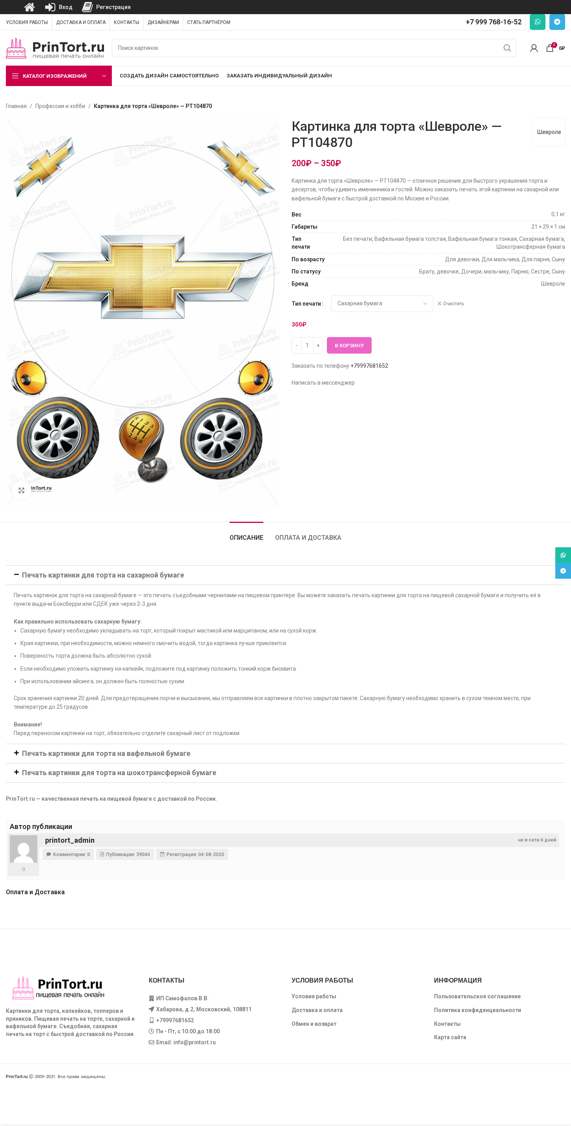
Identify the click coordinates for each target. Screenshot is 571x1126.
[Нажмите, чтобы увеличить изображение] (21, 490)
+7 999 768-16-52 (494, 22)
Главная (16, 106)
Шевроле (549, 132)
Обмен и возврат (314, 1024)
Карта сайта (450, 1037)
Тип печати (306, 304)
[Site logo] (55, 47)
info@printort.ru (194, 1042)
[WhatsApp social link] (537, 22)
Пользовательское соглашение (477, 996)
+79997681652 (369, 366)
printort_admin (70, 840)
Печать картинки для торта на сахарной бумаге (103, 575)
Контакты (447, 1024)
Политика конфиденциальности (477, 1010)
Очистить (453, 303)
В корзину (349, 345)
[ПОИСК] (507, 48)
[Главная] (29, 7)
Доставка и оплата (317, 1010)
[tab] (246, 534)
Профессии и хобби (60, 106)
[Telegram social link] (557, 22)
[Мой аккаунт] (534, 48)
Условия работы (314, 996)
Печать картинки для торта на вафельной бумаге (106, 753)
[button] (285, 575)
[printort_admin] (23, 849)
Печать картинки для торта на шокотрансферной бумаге (119, 772)
